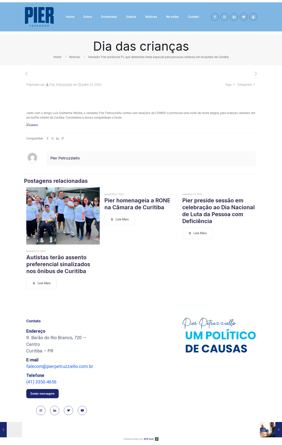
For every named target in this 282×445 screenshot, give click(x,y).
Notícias (74, 57)
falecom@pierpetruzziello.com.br (59, 366)
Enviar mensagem (42, 393)
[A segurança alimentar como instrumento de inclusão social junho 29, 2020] (271, 429)
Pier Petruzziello (60, 84)
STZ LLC (149, 439)
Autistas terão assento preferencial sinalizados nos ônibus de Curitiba (58, 264)
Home (57, 57)
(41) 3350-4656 (41, 382)
